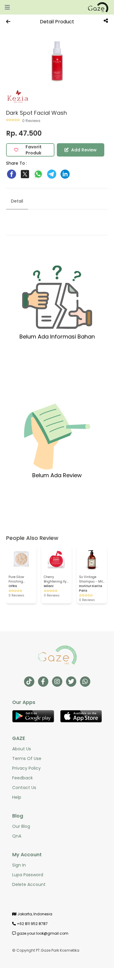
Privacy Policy (26, 768)
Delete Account (29, 884)
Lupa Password (27, 875)
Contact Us (24, 788)
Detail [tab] (17, 201)
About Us (21, 749)
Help (16, 797)
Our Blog (21, 826)
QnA (16, 836)
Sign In (19, 865)
